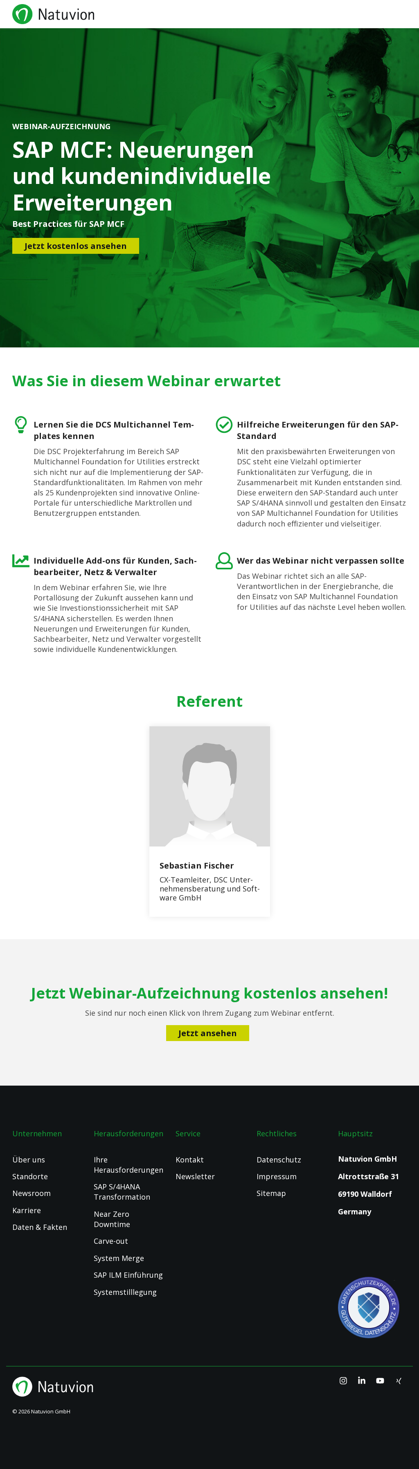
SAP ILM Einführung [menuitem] (128, 1275)
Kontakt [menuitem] (190, 1159)
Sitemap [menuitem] (271, 1193)
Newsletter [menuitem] (195, 1176)
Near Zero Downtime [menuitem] (112, 1219)
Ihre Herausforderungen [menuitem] (128, 1165)
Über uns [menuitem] (28, 1159)
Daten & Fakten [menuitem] (39, 1227)
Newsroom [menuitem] (31, 1193)
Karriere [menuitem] (26, 1210)
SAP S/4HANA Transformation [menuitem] (122, 1192)
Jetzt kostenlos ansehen (76, 245)
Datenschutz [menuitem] (279, 1159)
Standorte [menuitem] (30, 1176)
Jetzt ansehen (207, 1033)
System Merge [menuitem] (119, 1258)
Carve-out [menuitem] (111, 1241)
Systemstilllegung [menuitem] (125, 1292)
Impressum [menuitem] (277, 1176)
